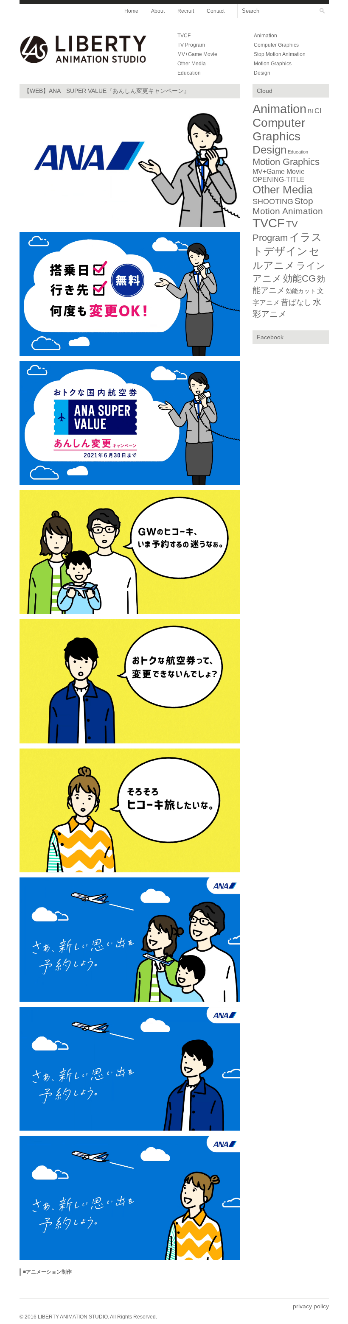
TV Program (191, 45)
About (158, 11)
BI (310, 111)
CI (317, 111)
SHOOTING (273, 201)
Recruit (185, 11)
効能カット (301, 291)
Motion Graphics (273, 64)
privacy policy (311, 1306)
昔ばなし (296, 302)
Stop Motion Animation (280, 54)
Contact (216, 11)
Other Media (191, 64)
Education (189, 73)
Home (131, 11)
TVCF (184, 36)
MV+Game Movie (197, 54)
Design (262, 73)
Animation (265, 36)
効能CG (299, 278)
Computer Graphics (276, 45)
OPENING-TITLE (279, 179)
